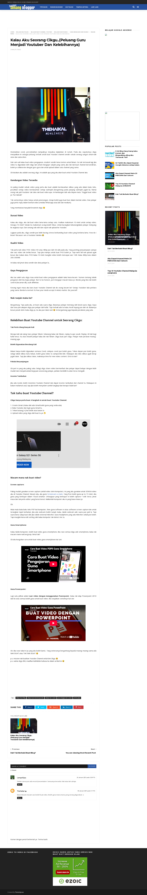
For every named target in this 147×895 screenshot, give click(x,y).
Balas (20, 784)
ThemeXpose (19, 892)
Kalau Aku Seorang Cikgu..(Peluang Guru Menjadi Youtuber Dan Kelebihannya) (22, 737)
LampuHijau (21, 778)
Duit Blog (69, 7)
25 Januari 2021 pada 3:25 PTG (86, 777)
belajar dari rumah (61, 32)
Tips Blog (43, 7)
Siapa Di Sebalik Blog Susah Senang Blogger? (22, 2)
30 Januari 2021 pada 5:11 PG (86, 791)
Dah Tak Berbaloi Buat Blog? (127, 194)
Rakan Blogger (56, 7)
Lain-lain (94, 7)
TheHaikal (21, 791)
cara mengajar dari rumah (79, 32)
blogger (92, 766)
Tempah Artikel (82, 7)
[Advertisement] (73, 18)
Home (12, 32)
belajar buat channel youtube (41, 32)
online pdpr (77, 698)
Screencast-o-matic (55, 494)
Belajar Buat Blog (22, 32)
